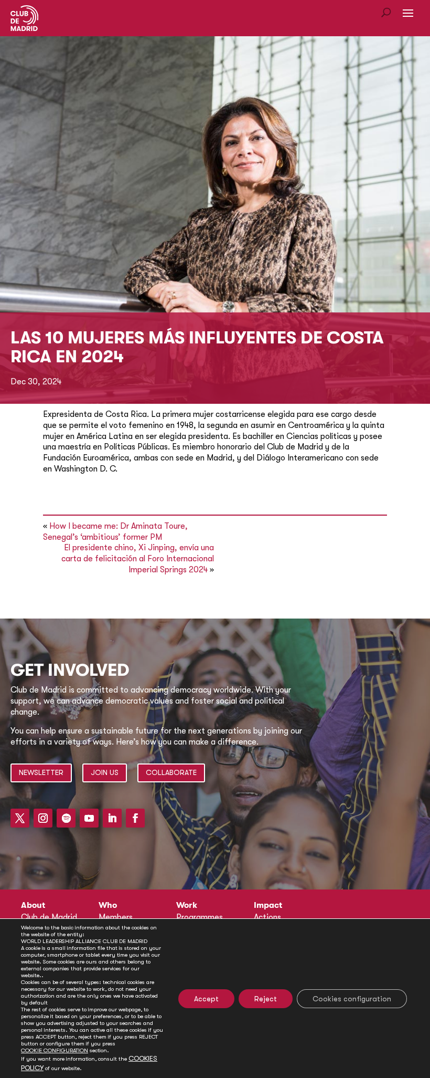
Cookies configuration (352, 999)
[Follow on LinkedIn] (112, 818)
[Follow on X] (19, 818)
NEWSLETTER (41, 772)
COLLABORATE (171, 772)
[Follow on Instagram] (43, 818)
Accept (206, 999)
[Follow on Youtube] (89, 818)
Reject (265, 999)
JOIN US (105, 772)
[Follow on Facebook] (135, 818)
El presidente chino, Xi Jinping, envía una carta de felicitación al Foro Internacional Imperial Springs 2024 (137, 558)
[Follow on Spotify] (66, 818)
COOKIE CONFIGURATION (54, 1050)
